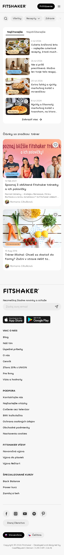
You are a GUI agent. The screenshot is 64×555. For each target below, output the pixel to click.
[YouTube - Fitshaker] (24, 513)
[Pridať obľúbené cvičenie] (26, 41)
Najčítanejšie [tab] (15, 32)
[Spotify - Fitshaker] (34, 513)
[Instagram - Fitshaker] (15, 513)
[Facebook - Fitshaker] (6, 513)
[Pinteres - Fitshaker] (43, 513)
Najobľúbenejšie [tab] (36, 32)
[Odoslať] (56, 306)
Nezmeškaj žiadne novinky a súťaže (25, 300)
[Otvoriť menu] (59, 6)
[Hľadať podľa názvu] (6, 18)
